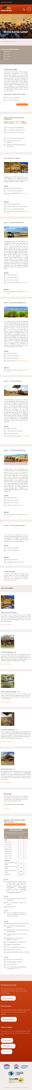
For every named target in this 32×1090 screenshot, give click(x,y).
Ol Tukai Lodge (24, 282)
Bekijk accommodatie (6, 624)
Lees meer (6, 808)
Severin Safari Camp (22, 360)
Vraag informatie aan (24, 107)
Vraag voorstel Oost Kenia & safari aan (15, 824)
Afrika (6, 41)
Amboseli (11, 121)
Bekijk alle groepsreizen (9, 1019)
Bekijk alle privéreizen (8, 998)
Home (2, 41)
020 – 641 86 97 (6, 1051)
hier (20, 578)
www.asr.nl (16, 968)
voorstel (12, 576)
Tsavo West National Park (13, 329)
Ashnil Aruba (20, 505)
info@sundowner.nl (8, 1046)
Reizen (14, 41)
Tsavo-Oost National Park (15, 472)
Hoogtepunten (7, 51)
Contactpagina (7, 1040)
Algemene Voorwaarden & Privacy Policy (20, 1087)
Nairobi (6, 121)
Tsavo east (18, 123)
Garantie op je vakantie (6, 2)
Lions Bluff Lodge (25, 436)
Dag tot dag (6, 54)
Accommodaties (7, 56)
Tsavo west (18, 121)
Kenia (10, 41)
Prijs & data (6, 59)
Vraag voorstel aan (22, 104)
